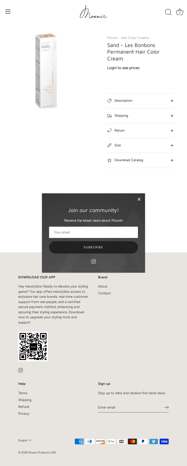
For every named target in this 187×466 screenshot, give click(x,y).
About (103, 286)
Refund (23, 407)
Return (119, 130)
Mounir (112, 38)
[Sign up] (166, 407)
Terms (22, 393)
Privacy (23, 414)
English (23, 440)
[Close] (139, 199)
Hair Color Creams (135, 38)
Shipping (121, 116)
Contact (104, 293)
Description (123, 100)
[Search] (168, 12)
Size (117, 145)
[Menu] (8, 12)
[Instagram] (93, 261)
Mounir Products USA (42, 452)
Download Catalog (128, 160)
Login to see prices (123, 67)
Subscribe (93, 247)
